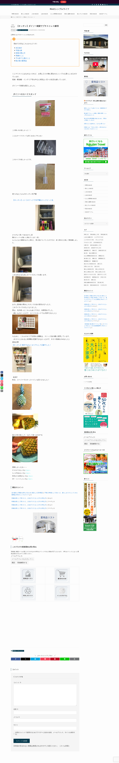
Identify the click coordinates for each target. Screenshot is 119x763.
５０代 (104, 285)
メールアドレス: (17, 556)
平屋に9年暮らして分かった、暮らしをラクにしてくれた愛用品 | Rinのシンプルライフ (95, 299)
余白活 (86, 247)
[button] (15, 659)
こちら (63, 2)
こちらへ (27, 470)
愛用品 (101, 255)
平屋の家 (19, 50)
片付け (103, 277)
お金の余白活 (88, 195)
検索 (106, 25)
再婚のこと (20, 55)
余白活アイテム (89, 212)
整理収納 (102, 258)
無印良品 (95, 277)
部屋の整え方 (20, 53)
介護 (86, 245)
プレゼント (88, 242)
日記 (96, 266)
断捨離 (95, 261)
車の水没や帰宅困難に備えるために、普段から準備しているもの (95, 119)
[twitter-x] (94, 4)
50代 (86, 234)
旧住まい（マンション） (23, 30)
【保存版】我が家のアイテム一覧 (92, 324)
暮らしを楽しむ (100, 271)
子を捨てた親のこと (23, 58)
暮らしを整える (89, 271)
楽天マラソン (102, 274)
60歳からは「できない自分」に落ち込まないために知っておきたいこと (95, 127)
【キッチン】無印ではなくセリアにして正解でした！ (31, 345)
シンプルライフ (89, 239)
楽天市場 (87, 277)
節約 (93, 279)
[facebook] (92, 4)
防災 (86, 285)
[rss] (105, 4)
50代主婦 (104, 234)
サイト (16, 725)
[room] (99, 4)
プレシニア (99, 239)
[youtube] (103, 4)
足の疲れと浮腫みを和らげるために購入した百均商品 (27, 492)
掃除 (94, 258)
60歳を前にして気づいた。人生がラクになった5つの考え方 (29, 498)
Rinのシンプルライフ (59, 9)
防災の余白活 (88, 208)
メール (17, 717)
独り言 (86, 279)
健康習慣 (87, 250)
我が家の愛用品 (21, 61)
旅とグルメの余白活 (90, 205)
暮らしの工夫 (100, 269)
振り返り (87, 258)
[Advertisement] (45, 624)
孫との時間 (93, 253)
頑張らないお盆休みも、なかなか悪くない (95, 123)
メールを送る (88, 381)
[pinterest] (101, 4)
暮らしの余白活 (89, 188)
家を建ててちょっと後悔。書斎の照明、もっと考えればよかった (95, 114)
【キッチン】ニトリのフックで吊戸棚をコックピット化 (33, 200)
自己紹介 (19, 48)
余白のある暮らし (95, 245)
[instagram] (96, 4)
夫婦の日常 (102, 250)
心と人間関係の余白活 (90, 198)
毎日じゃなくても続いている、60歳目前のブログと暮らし (95, 108)
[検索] (107, 4)
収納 (94, 250)
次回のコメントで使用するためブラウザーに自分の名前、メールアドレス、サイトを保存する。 (45, 733)
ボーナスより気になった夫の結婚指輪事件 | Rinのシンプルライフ (95, 325)
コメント (17, 682)
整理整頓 (87, 261)
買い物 (101, 282)
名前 (16, 709)
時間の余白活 (88, 185)
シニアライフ (98, 237)
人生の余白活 (88, 191)
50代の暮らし (94, 234)
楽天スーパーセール (90, 274)
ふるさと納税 (88, 237)
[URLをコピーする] (74, 659)
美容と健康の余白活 (90, 202)
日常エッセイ (88, 266)
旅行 (100, 263)
